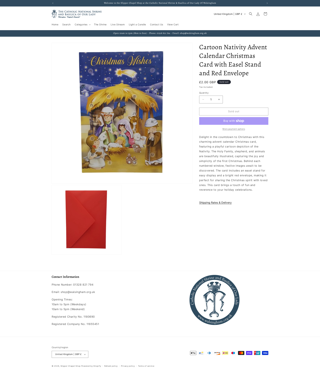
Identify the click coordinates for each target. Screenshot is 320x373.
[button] (82, 24)
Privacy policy (128, 366)
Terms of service (146, 366)
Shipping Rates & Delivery (215, 202)
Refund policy (111, 366)
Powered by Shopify (91, 366)
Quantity (203, 92)
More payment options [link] (233, 129)
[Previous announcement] (52, 3)
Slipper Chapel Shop (70, 366)
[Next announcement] (267, 3)
